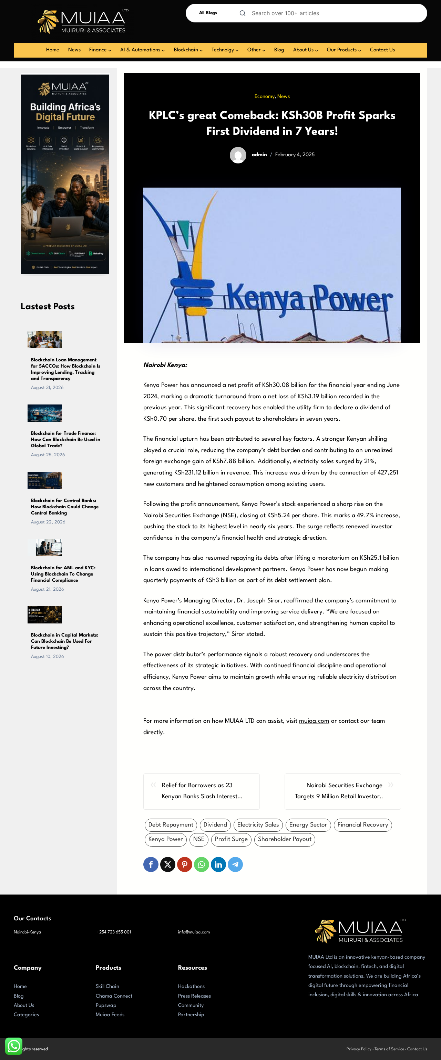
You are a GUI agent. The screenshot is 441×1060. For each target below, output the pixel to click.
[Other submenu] (264, 50)
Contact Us (417, 1049)
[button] (150, 864)
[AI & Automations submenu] (163, 50)
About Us (24, 1005)
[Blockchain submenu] (201, 50)
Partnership (191, 1015)
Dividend (215, 825)
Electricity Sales (258, 825)
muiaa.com (314, 721)
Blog (19, 996)
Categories (26, 1015)
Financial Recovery (363, 825)
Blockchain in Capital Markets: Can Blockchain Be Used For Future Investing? (64, 641)
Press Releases (194, 996)
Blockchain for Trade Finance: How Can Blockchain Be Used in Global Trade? (65, 439)
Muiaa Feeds (110, 1015)
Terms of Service (389, 1049)
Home (20, 986)
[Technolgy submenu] (237, 50)
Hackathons (191, 986)
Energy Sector (308, 825)
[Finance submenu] (110, 50)
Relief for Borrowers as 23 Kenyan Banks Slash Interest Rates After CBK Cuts (199, 793)
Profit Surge (231, 839)
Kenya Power (165, 839)
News (283, 96)
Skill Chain (107, 986)
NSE (199, 839)
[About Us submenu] (316, 50)
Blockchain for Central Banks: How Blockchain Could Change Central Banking (65, 507)
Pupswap (106, 1005)
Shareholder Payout (284, 839)
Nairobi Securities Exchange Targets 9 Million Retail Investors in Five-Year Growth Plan (338, 793)
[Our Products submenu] (359, 50)
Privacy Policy (359, 1049)
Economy (265, 96)
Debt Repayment (170, 825)
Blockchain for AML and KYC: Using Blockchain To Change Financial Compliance (63, 574)
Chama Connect (114, 996)
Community (191, 1005)
